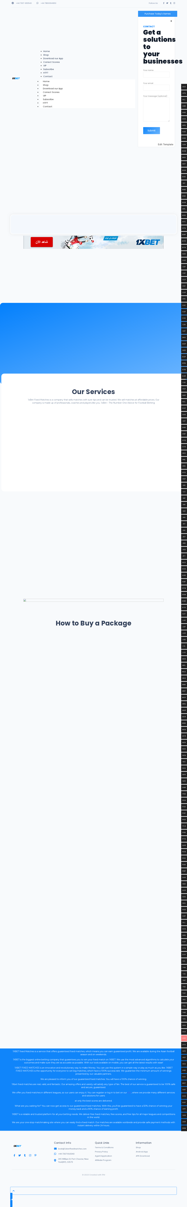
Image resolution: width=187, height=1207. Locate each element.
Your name (148, 70)
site (129, 1092)
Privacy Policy (101, 1151)
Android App (142, 1151)
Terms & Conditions (104, 1147)
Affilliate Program (103, 1160)
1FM (103, 1174)
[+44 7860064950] (37, 3)
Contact (47, 106)
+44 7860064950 (48, 3)
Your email (148, 83)
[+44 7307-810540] (13, 3)
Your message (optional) (155, 96)
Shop (138, 1147)
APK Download (143, 1156)
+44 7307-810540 (24, 3)
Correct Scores (51, 92)
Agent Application (103, 1156)
